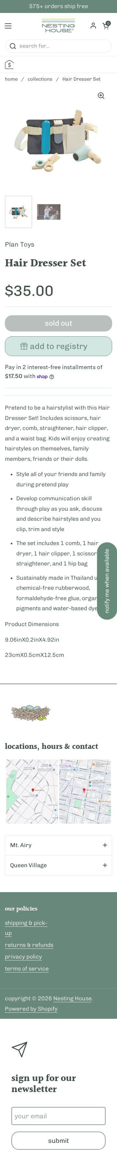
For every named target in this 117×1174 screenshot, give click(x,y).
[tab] (58, 845)
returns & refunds (29, 945)
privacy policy (23, 956)
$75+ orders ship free (58, 6)
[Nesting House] (58, 26)
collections (40, 79)
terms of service (27, 968)
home (11, 79)
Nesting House (72, 998)
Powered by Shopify (31, 1008)
